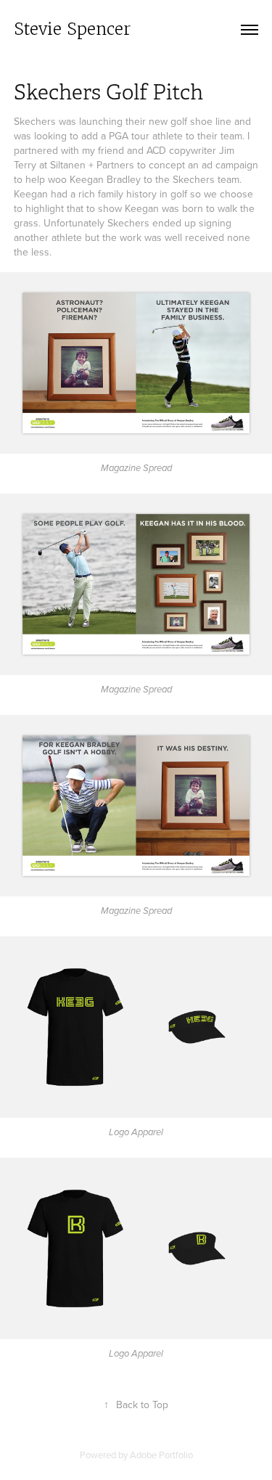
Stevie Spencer (72, 29)
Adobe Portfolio (161, 1454)
